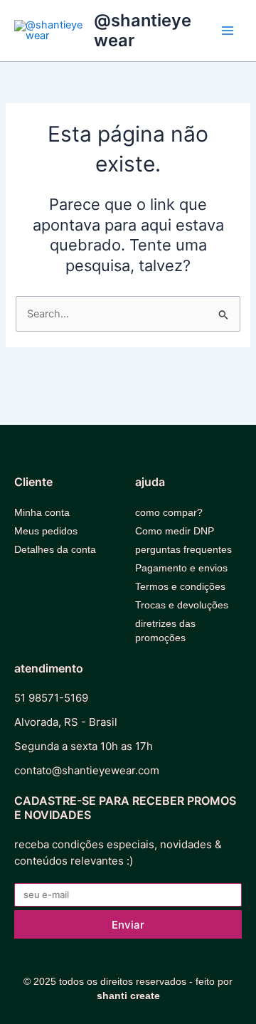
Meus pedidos (46, 531)
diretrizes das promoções (165, 630)
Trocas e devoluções (181, 605)
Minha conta (42, 512)
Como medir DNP (174, 531)
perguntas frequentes (183, 549)
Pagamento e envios (181, 568)
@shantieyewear (142, 30)
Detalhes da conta (55, 549)
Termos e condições (180, 586)
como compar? (169, 512)
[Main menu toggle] (227, 30)
